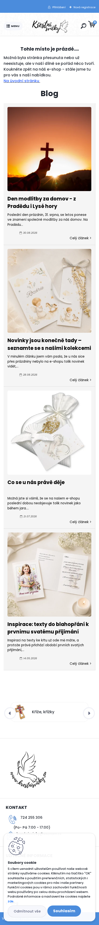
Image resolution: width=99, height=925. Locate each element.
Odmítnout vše (27, 911)
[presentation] (10, 713)
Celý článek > (80, 238)
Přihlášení (59, 7)
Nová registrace (84, 7)
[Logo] (50, 26)
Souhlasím (64, 911)
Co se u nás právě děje (36, 482)
